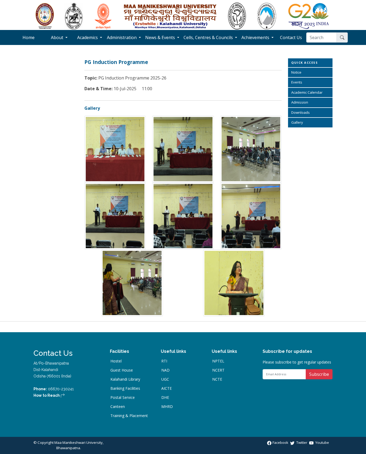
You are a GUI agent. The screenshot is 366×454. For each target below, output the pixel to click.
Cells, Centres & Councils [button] (209, 37)
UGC (165, 379)
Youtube (322, 442)
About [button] (57, 37)
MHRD (167, 406)
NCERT (218, 370)
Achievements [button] (255, 37)
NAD (165, 370)
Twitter (302, 442)
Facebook (280, 442)
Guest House (121, 370)
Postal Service (122, 397)
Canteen (117, 406)
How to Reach (47, 395)
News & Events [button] (160, 37)
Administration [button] (122, 37)
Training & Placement (129, 416)
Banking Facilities (125, 388)
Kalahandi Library (125, 379)
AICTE (166, 388)
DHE (165, 397)
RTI (164, 361)
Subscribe (319, 374)
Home (33, 37)
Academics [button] (88, 37)
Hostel (116, 361)
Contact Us (293, 37)
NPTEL (218, 361)
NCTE (217, 379)
